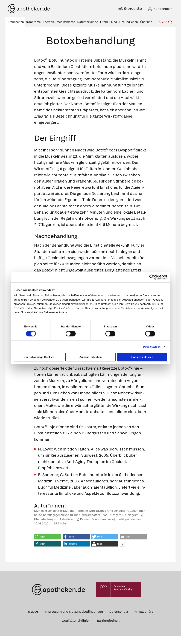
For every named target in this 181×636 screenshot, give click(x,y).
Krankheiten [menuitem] (16, 22)
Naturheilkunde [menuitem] (87, 22)
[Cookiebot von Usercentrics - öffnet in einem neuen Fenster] (151, 277)
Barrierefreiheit (108, 621)
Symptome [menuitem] (33, 22)
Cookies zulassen (142, 357)
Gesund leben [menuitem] (128, 22)
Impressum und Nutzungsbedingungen (73, 612)
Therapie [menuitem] (49, 22)
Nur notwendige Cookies (39, 357)
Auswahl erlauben (90, 357)
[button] (47, 536)
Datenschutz (118, 612)
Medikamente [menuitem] (66, 22)
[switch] (71, 333)
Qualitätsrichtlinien (76, 621)
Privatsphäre (143, 612)
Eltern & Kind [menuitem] (108, 22)
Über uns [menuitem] (146, 22)
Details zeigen (151, 346)
